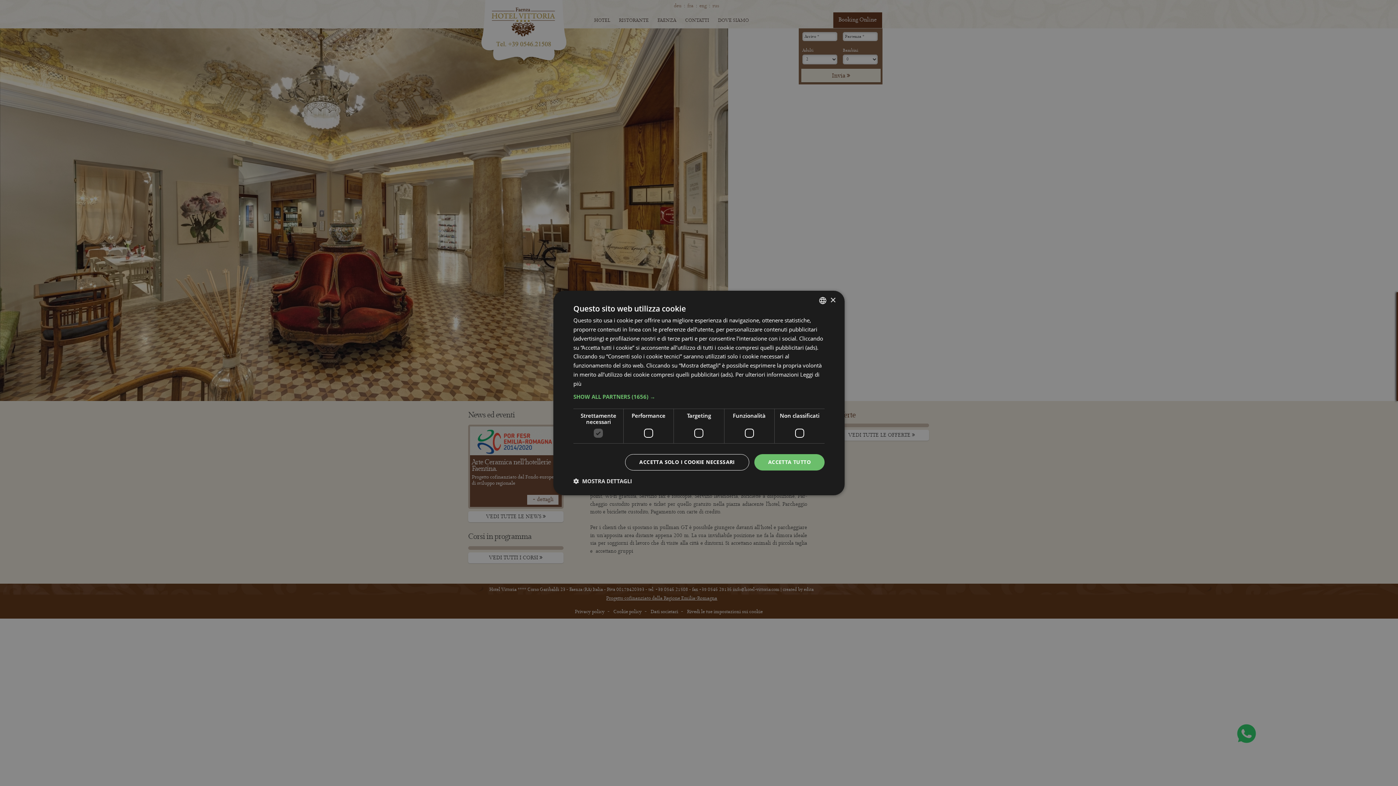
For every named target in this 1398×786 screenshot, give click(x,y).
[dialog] (699, 393)
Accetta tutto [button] (789, 461)
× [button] (833, 300)
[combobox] (822, 300)
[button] (699, 396)
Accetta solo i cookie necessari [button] (687, 461)
